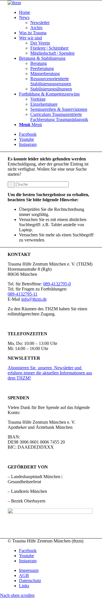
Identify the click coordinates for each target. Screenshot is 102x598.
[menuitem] (56, 12)
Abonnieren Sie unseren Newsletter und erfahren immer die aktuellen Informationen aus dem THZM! (50, 372)
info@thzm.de (34, 299)
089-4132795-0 (57, 283)
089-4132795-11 (22, 294)
